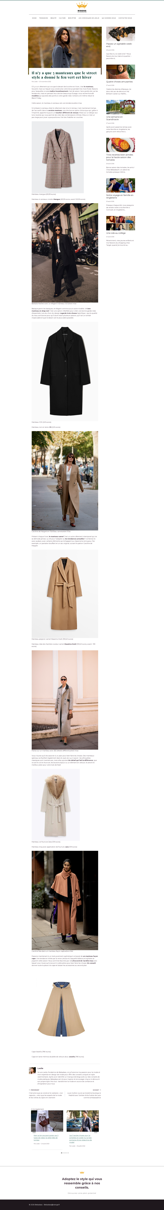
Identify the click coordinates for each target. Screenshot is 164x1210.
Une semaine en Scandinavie (114, 118)
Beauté (53, 18)
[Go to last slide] (34, 1131)
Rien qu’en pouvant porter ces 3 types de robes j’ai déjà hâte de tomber (46, 1138)
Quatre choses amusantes (119, 81)
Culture (62, 18)
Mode (34, 18)
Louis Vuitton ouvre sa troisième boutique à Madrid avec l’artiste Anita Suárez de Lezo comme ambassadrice (84, 1094)
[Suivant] (95, 1131)
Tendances (43, 18)
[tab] (61, 1152)
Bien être (72, 18)
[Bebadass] (82, 7)
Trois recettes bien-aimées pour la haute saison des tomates (119, 157)
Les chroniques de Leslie (89, 18)
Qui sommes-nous (109, 18)
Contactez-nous (125, 18)
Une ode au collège (116, 233)
